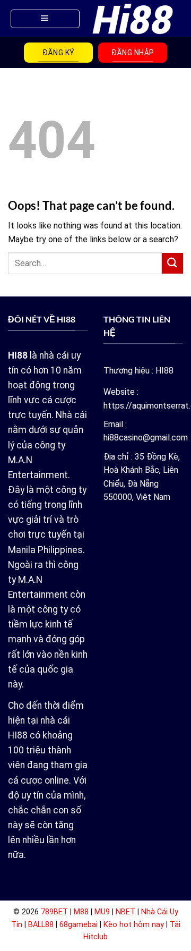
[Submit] (172, 263)
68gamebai (78, 924)
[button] (45, 19)
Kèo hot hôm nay (133, 924)
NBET (125, 911)
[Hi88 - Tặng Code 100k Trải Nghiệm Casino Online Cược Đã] (132, 19)
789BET (54, 911)
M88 (81, 911)
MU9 (102, 911)
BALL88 (41, 924)
